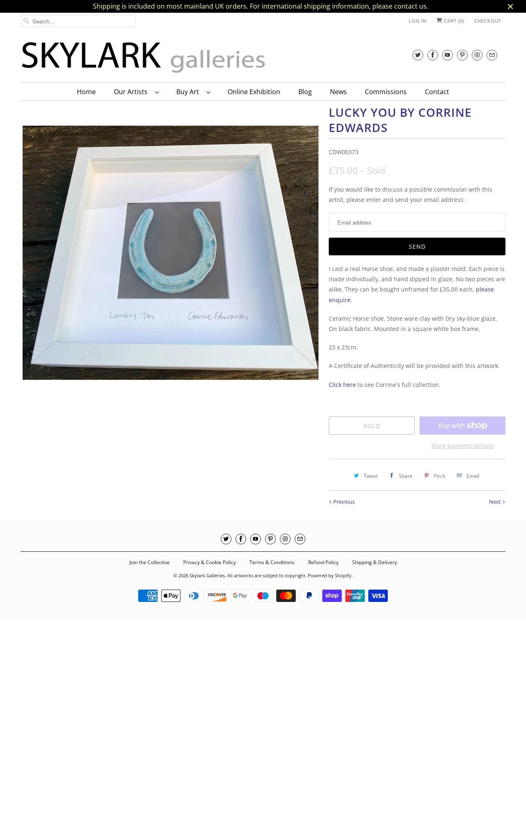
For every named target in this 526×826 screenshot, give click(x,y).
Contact (437, 91)
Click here (342, 385)
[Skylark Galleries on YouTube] (447, 55)
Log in (418, 21)
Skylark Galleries (207, 575)
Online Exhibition (254, 91)
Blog (305, 91)
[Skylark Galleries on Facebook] (432, 55)
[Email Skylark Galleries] (492, 55)
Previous (343, 501)
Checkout (487, 21)
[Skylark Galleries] (144, 58)
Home (86, 91)
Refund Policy (323, 562)
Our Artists (132, 91)
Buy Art (189, 91)
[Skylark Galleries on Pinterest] (462, 55)
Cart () (453, 21)
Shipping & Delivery (374, 562)
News (338, 91)
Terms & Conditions (272, 562)
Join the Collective (149, 562)
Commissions (386, 91)
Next (495, 501)
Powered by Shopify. (330, 575)
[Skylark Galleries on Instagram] (477, 55)
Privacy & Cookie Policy (209, 562)
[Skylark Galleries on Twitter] (418, 55)
